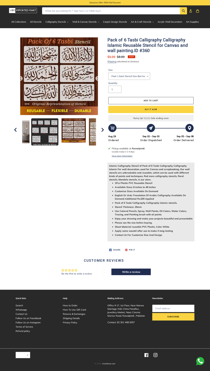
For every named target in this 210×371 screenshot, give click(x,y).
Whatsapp (21, 309)
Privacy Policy (70, 322)
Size (110, 69)
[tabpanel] (73, 130)
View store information (122, 156)
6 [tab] (66, 148)
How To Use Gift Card (74, 309)
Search (19, 305)
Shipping (111, 61)
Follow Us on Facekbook (28, 318)
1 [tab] (41, 148)
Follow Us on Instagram (28, 322)
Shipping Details (71, 318)
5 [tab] (61, 148)
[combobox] (114, 10)
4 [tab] (56, 148)
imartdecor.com (108, 363)
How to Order (70, 305)
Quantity (112, 83)
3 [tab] (51, 148)
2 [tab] (46, 148)
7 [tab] (71, 148)
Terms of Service (24, 326)
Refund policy (23, 331)
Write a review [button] (131, 271)
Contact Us (21, 313)
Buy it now (151, 109)
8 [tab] (76, 148)
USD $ (22, 354)
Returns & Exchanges (74, 313)
